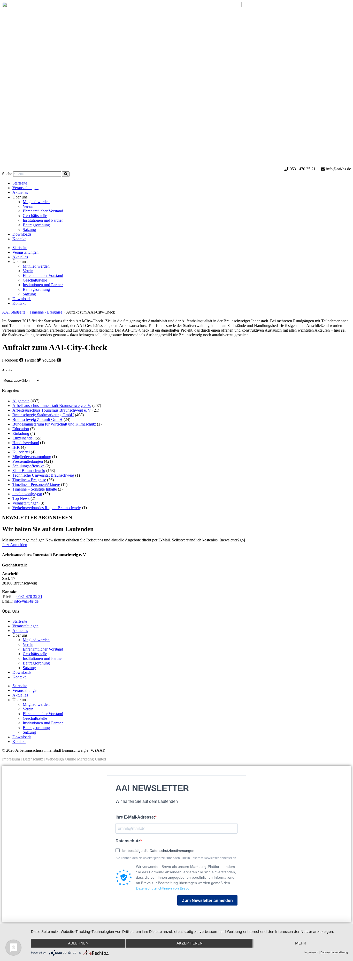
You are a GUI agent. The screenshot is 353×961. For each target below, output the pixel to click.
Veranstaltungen (25, 188)
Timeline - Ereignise (45, 312)
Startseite (19, 183)
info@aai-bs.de (26, 601)
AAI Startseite (13, 312)
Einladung (20, 433)
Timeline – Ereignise (29, 480)
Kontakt (19, 239)
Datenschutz (33, 759)
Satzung (29, 229)
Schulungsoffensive (28, 466)
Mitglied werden (36, 201)
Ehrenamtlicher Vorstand (43, 211)
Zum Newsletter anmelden (207, 900)
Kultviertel (21, 452)
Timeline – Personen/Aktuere (36, 484)
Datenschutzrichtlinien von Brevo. (163, 888)
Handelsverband (25, 443)
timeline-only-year (27, 494)
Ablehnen (78, 943)
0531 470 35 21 (29, 596)
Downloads (21, 234)
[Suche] (66, 174)
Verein (28, 206)
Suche (7, 174)
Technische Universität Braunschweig (43, 475)
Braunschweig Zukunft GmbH (37, 419)
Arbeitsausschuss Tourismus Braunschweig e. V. (51, 410)
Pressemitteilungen (27, 461)
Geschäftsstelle (35, 215)
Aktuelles (20, 192)
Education (20, 429)
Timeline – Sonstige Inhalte (34, 489)
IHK (16, 447)
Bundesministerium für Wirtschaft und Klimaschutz (54, 424)
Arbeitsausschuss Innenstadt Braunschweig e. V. (51, 405)
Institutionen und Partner (43, 220)
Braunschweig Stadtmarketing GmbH (43, 415)
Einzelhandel (23, 438)
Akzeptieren (190, 943)
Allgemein (20, 401)
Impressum (11, 759)
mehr (300, 943)
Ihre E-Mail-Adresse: (135, 817)
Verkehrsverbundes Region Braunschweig (46, 508)
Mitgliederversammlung (31, 456)
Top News (20, 498)
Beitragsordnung (36, 225)
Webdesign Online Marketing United (76, 759)
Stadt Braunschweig (28, 470)
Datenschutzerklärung (334, 952)
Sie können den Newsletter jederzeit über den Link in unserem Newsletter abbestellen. (176, 858)
